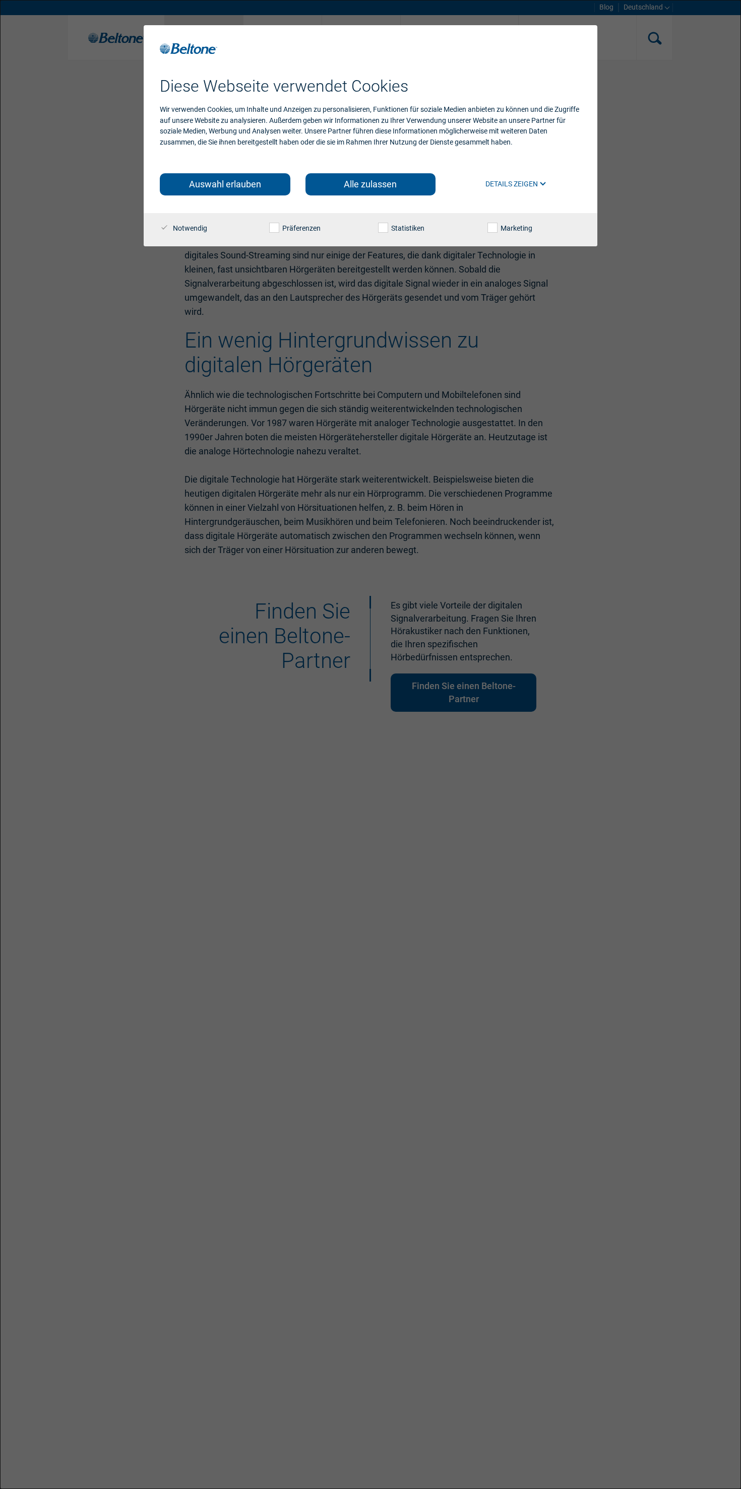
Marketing (515, 228)
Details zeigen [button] (512, 184)
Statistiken (407, 228)
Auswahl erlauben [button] (225, 184)
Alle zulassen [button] (370, 184)
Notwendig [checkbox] (189, 228)
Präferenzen (301, 228)
